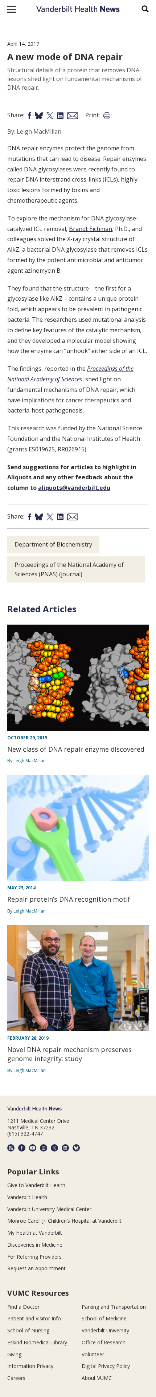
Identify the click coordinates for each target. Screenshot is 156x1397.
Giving (14, 1354)
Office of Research (104, 1342)
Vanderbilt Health (27, 1197)
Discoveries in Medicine (34, 1244)
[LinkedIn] (65, 1148)
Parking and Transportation (114, 1306)
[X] (54, 1148)
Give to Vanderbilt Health (36, 1185)
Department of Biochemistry (53, 544)
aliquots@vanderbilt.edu (74, 488)
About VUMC (97, 1377)
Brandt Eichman (90, 229)
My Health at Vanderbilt (34, 1232)
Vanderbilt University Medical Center (49, 1209)
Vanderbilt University (105, 1330)
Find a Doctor (23, 1306)
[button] (11, 9)
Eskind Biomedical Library (37, 1342)
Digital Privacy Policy (106, 1366)
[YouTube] (32, 1148)
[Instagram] (43, 1148)
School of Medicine (104, 1318)
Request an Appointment (36, 1268)
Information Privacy (30, 1366)
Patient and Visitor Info (34, 1318)
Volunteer (93, 1354)
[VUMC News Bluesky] (76, 1148)
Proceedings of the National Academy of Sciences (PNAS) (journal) (69, 569)
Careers (16, 1377)
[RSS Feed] (11, 1148)
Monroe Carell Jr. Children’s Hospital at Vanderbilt (64, 1220)
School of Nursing (28, 1330)
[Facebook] (21, 1148)
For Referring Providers (34, 1256)
